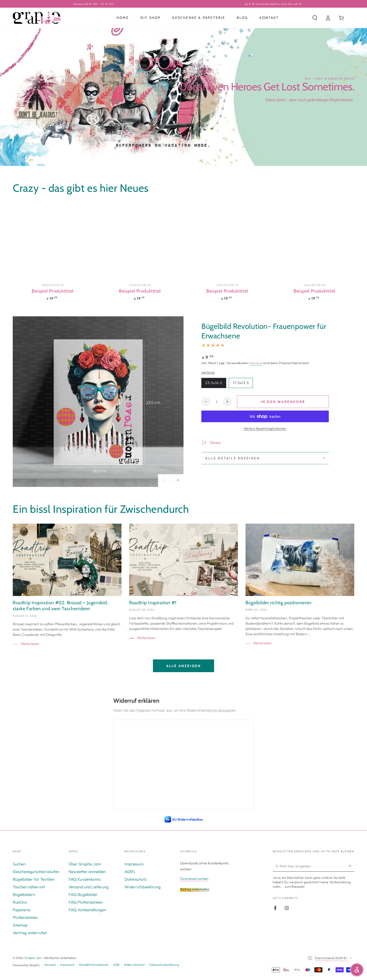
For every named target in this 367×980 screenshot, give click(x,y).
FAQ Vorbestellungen (87, 909)
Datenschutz (135, 879)
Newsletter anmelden (87, 871)
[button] (314, 18)
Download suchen (194, 878)
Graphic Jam (33, 958)
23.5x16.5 (215, 383)
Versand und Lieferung (89, 886)
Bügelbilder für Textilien (34, 879)
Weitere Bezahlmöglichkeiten (265, 428)
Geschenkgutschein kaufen (36, 871)
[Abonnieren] (351, 865)
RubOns (20, 902)
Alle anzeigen (183, 666)
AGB (116, 965)
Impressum (134, 863)
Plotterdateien (25, 917)
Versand (256, 363)
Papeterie (21, 909)
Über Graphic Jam (85, 863)
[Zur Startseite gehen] (36, 18)
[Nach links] (164, 480)
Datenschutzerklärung (164, 965)
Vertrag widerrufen (30, 932)
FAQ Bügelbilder (83, 894)
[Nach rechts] (177, 480)
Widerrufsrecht (134, 965)
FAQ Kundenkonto (85, 879)
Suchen (19, 863)
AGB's (129, 871)
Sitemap (20, 925)
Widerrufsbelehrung (142, 886)
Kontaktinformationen (94, 965)
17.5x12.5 (243, 383)
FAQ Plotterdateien (86, 902)
